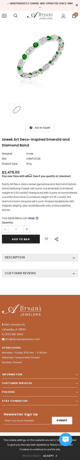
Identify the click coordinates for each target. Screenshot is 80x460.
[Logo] (40, 15)
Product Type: (10, 163)
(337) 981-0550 (13, 334)
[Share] (55, 238)
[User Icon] (63, 16)
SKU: (4, 158)
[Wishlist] (46, 239)
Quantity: (7, 222)
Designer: (7, 153)
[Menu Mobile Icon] (4, 15)
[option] (40, 59)
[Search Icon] (15, 16)
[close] (77, 5)
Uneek (29, 153)
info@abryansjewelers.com (22, 339)
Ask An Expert (42, 127)
